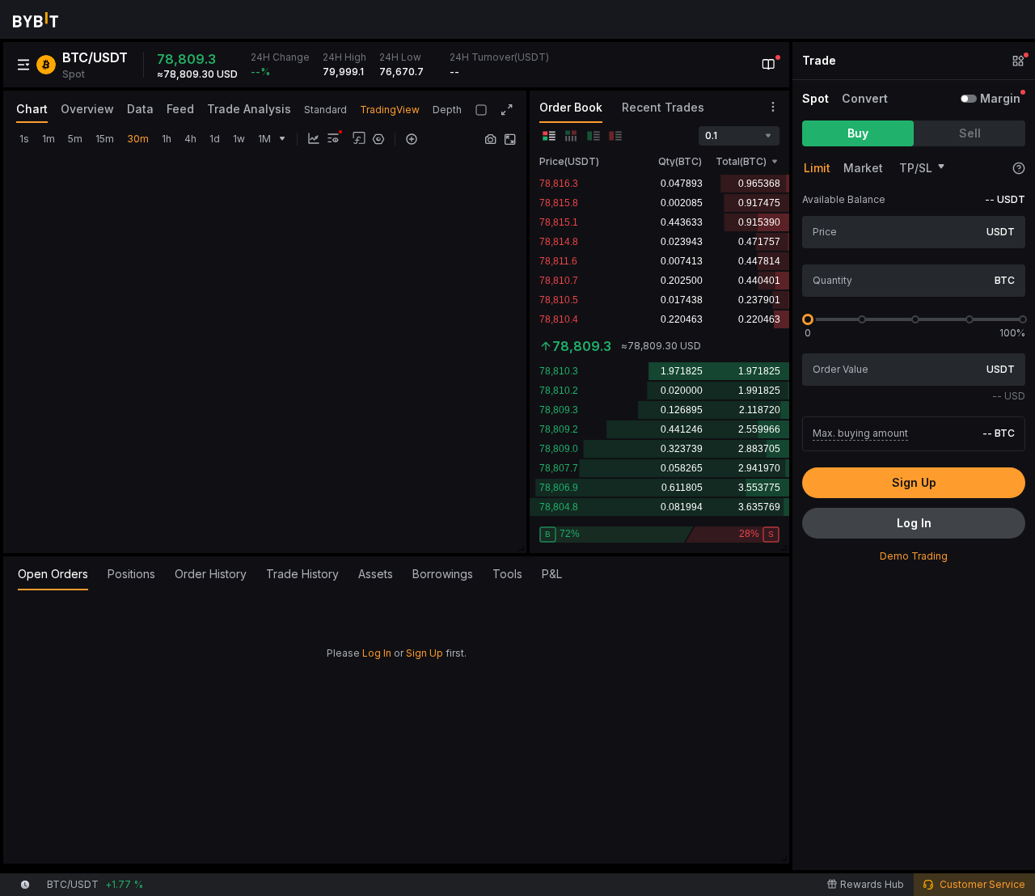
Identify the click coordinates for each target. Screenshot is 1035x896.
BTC (1005, 280)
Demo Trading (914, 556)
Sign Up (424, 653)
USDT (1000, 232)
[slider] (808, 319)
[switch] (969, 99)
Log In (376, 653)
